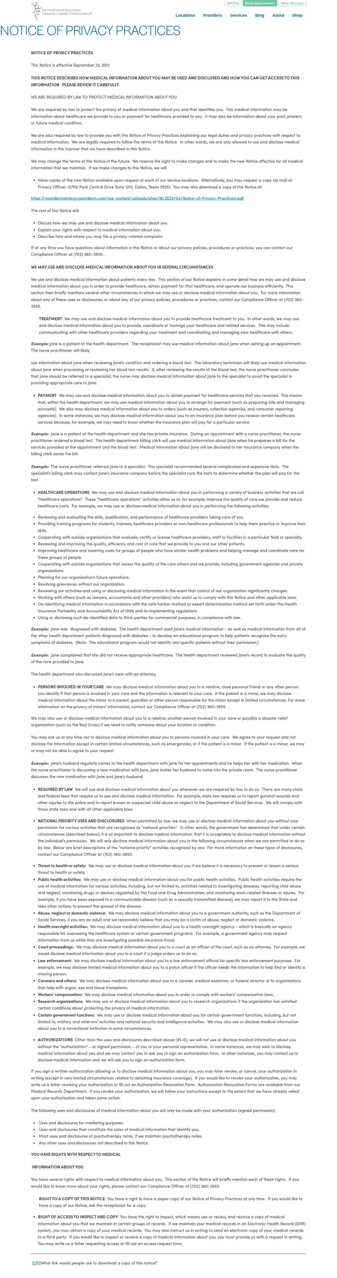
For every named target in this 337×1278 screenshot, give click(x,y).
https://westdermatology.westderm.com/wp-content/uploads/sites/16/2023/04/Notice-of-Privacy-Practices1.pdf (137, 198)
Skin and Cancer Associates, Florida (74, 11)
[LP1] (36, 1263)
